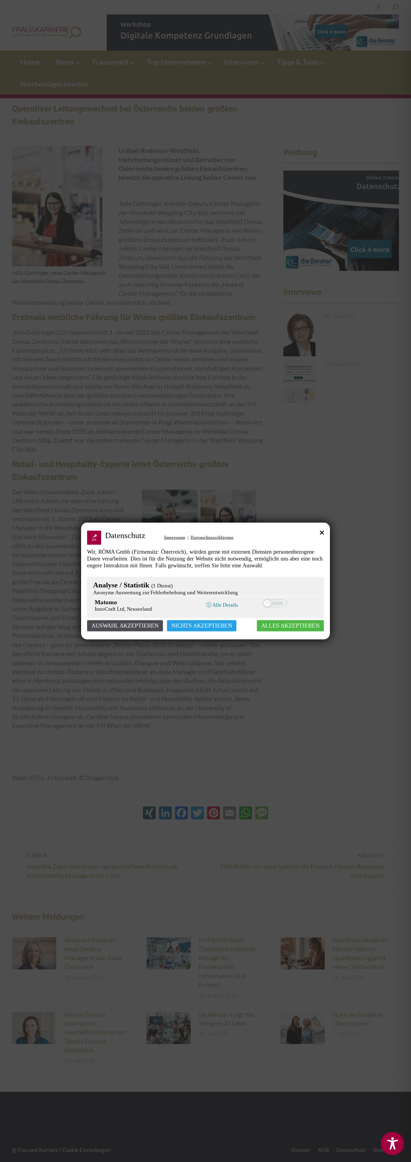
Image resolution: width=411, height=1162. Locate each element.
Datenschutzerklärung (212, 537)
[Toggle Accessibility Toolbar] (392, 1143)
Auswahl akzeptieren (125, 626)
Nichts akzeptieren (201, 626)
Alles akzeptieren (290, 626)
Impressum (174, 537)
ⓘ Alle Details (222, 605)
